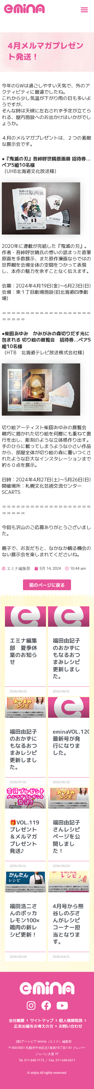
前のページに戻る (47, 585)
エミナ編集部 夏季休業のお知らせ (23, 651)
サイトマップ (42, 1020)
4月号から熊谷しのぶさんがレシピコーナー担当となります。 (68, 924)
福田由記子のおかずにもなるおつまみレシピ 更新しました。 (69, 658)
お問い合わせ (70, 1026)
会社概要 (17, 1020)
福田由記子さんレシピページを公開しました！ (66, 836)
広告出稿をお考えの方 (33, 1026)
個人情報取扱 (71, 1020)
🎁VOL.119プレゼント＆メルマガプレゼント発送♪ (24, 836)
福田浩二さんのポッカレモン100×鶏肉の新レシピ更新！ (24, 920)
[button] (84, 10)
